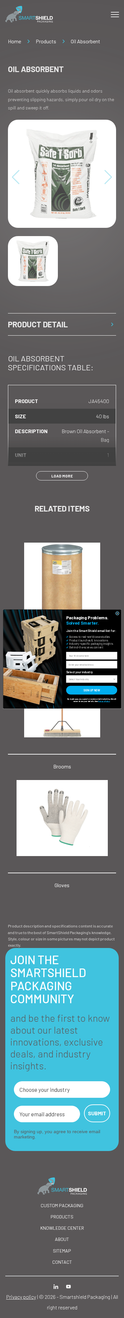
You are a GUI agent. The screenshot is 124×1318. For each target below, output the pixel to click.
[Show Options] (114, 678)
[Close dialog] (117, 613)
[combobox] (90, 678)
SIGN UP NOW (91, 690)
